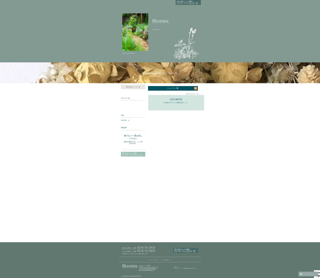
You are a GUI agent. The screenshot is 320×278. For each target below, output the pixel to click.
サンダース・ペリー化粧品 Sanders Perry (185, 268)
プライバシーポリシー (154, 259)
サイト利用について (166, 259)
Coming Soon (156, 29)
